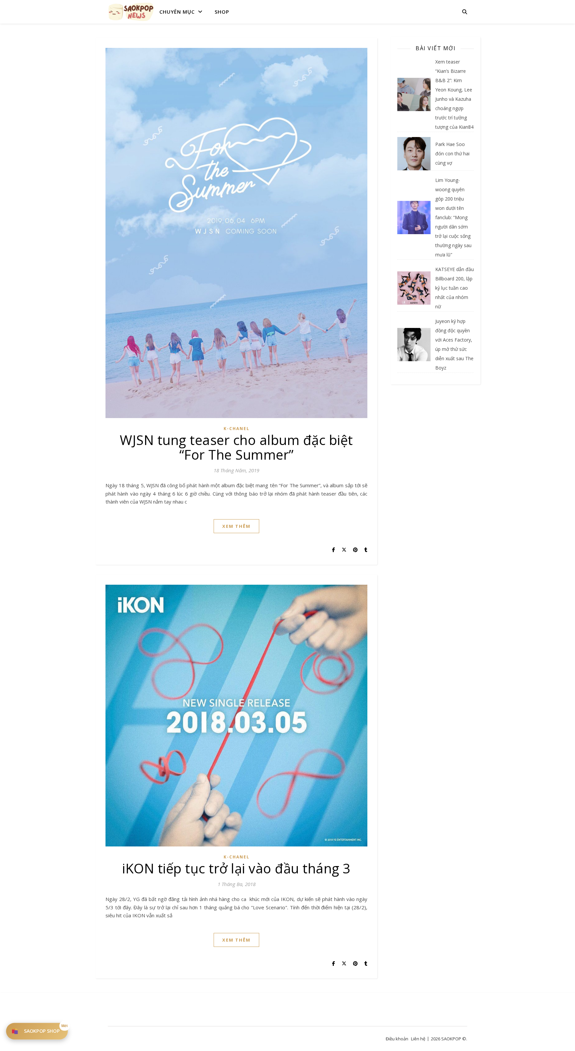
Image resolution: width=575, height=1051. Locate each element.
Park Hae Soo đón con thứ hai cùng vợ (452, 153)
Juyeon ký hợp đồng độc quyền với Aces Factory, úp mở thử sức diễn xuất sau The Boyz (454, 344)
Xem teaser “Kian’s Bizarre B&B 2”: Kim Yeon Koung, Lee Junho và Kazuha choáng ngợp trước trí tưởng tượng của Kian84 (454, 94)
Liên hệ (418, 1039)
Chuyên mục (177, 11)
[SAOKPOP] (131, 11)
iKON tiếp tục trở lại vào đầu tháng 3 (236, 868)
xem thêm (236, 526)
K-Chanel (237, 428)
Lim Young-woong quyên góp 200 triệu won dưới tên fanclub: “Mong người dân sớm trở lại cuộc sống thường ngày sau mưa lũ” (453, 217)
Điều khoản (397, 1039)
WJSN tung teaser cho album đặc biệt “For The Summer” (236, 447)
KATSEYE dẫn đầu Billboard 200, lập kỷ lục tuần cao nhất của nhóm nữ (454, 288)
